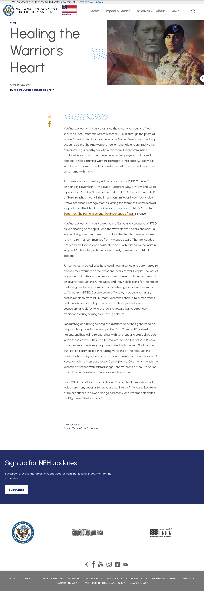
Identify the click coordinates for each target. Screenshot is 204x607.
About (160, 11)
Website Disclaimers (164, 578)
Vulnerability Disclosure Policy (105, 582)
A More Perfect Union (161, 532)
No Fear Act (28, 578)
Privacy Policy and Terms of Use (127, 578)
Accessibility (94, 578)
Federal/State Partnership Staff (34, 89)
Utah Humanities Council (150, 58)
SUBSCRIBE (16, 489)
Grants (94, 11)
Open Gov (188, 578)
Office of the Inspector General (61, 578)
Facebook (49, 124)
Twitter (49, 117)
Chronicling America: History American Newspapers (87, 532)
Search (193, 11)
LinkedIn (117, 564)
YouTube (100, 564)
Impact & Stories (118, 11)
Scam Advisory (139, 582)
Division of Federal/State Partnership (81, 428)
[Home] (40, 10)
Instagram (109, 564)
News (175, 11)
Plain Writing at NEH (68, 582)
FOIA (13, 578)
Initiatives (143, 11)
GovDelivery (126, 564)
